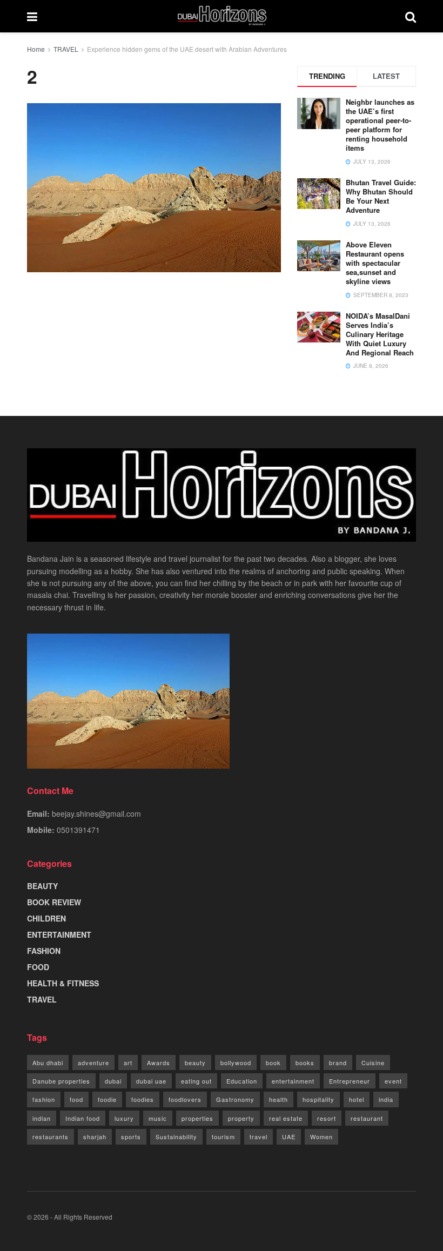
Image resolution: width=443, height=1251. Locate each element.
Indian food (82, 1118)
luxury (124, 1118)
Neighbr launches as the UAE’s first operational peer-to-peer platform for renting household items (380, 124)
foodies (142, 1099)
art (128, 1062)
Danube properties (61, 1081)
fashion (43, 1099)
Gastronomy (235, 1099)
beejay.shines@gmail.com (96, 813)
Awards (158, 1062)
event (393, 1081)
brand (338, 1062)
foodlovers (185, 1099)
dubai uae (151, 1081)
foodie (107, 1099)
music (158, 1118)
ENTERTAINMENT (59, 934)
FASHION (44, 950)
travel (258, 1136)
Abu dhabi (47, 1062)
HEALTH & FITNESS (63, 983)
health (278, 1099)
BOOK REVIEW (54, 902)
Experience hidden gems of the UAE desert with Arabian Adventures (187, 48)
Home (36, 48)
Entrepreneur (349, 1081)
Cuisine (373, 1062)
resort (326, 1118)
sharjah (94, 1136)
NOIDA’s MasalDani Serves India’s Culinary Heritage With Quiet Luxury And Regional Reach (380, 334)
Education (241, 1081)
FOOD (38, 966)
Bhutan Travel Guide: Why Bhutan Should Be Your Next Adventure (381, 196)
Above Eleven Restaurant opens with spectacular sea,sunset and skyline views (375, 262)
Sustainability (176, 1136)
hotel (356, 1099)
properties (197, 1118)
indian (41, 1118)
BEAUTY (42, 885)
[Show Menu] (32, 16)
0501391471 (78, 829)
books (305, 1062)
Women (321, 1136)
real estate (286, 1118)
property (241, 1118)
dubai (113, 1081)
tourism (223, 1136)
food (76, 1099)
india (386, 1099)
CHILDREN (46, 918)
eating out (196, 1081)
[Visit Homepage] (221, 16)
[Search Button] (410, 16)
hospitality (318, 1099)
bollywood (235, 1062)
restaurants (50, 1136)
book (273, 1062)
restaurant (367, 1118)
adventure (93, 1062)
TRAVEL (65, 48)
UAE (289, 1136)
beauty (195, 1062)
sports (131, 1136)
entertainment (293, 1081)
